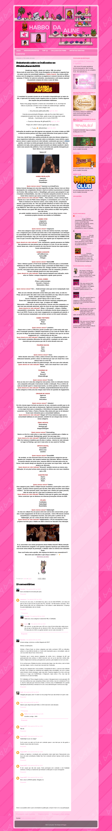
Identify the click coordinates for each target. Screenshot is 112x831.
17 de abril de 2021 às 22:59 (33, 639)
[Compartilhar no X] (42, 579)
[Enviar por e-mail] (38, 579)
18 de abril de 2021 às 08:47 (31, 702)
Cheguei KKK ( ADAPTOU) (86, 269)
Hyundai (22, 589)
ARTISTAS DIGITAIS (76, 50)
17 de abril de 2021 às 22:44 (33, 589)
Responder (23, 594)
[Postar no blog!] (40, 579)
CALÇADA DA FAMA (58, 50)
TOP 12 (45, 50)
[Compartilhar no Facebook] (43, 579)
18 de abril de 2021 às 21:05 (35, 714)
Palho (26, 714)
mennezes (23, 599)
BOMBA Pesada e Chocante (87, 307)
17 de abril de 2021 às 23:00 (37, 616)
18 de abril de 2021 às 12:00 (35, 751)
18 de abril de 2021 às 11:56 (35, 726)
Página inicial (43, 814)
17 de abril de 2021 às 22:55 (34, 599)
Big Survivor (78, 216)
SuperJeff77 (23, 726)
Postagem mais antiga (61, 814)
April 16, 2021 (53, 111)
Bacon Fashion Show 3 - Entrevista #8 (86, 280)
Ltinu (21, 702)
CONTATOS (20, 54)
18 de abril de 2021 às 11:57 (35, 736)
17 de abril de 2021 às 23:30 (37, 624)
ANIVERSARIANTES (31, 50)
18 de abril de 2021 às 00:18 (31, 692)
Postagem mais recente (25, 814)
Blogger (64, 824)
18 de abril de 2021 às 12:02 (35, 765)
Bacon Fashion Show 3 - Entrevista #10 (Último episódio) (86, 294)
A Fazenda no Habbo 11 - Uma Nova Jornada (83, 231)
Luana (26, 624)
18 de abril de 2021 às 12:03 (35, 777)
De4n (21, 692)
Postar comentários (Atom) (28, 818)
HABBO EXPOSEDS (81, 247)
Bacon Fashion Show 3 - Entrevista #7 (86, 318)
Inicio (19, 50)
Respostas (25, 613)
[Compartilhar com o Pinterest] (45, 579)
